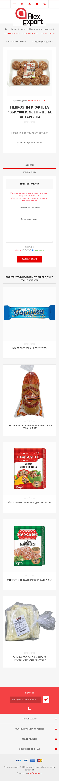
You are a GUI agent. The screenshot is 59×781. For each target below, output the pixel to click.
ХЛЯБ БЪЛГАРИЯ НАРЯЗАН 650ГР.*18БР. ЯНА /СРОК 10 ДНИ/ (29, 426)
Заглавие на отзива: (29, 207)
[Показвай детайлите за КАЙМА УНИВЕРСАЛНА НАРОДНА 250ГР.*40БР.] (29, 468)
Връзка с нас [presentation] (29, 172)
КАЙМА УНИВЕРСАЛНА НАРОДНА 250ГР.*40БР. (29, 502)
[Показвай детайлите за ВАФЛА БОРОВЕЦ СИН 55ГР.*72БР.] (29, 314)
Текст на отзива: (29, 219)
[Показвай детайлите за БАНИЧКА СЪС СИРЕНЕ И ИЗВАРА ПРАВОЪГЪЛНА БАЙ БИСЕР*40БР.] (29, 623)
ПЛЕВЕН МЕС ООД (37, 100)
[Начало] (5, 29)
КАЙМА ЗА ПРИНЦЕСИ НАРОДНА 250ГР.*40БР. (29, 579)
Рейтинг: (29, 246)
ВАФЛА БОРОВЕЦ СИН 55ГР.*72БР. (29, 348)
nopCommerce (35, 773)
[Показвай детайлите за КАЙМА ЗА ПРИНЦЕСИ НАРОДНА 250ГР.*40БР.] (29, 545)
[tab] (29, 165)
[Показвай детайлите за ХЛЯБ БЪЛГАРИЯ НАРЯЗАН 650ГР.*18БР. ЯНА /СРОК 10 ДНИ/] (29, 391)
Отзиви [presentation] (29, 165)
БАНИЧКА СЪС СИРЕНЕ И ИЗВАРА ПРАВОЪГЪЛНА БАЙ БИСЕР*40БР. (29, 658)
